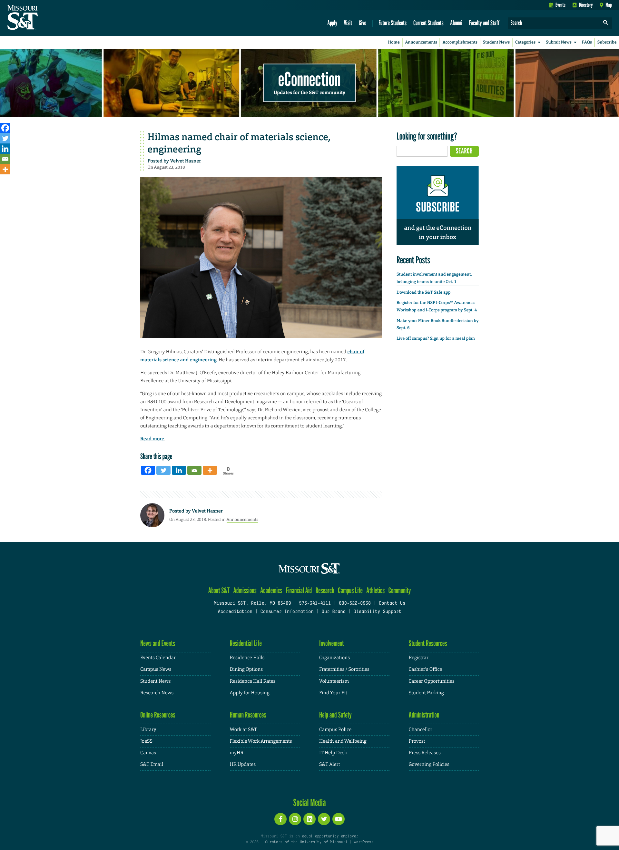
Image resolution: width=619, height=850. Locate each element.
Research (325, 590)
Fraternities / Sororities (344, 669)
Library (148, 730)
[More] (5, 169)
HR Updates (243, 764)
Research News (156, 693)
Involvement (331, 643)
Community (399, 590)
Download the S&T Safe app (424, 292)
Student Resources (428, 643)
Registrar (418, 658)
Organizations (334, 658)
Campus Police (335, 730)
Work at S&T (243, 730)
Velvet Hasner (185, 161)
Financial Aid (299, 590)
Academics (271, 590)
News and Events (157, 643)
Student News (496, 42)
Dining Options (246, 669)
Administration (424, 714)
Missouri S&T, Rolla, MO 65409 (252, 603)
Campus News (155, 669)
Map (608, 5)
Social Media (309, 802)
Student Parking (426, 693)
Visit (348, 23)
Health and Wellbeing (343, 741)
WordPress (363, 842)
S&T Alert (329, 764)
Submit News (559, 42)
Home (394, 42)
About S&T (219, 590)
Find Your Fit (333, 693)
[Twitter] (5, 138)
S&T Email (151, 764)
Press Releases (425, 753)
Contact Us (392, 603)
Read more (152, 438)
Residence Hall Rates (253, 681)
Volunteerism (334, 681)
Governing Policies (429, 764)
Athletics (375, 590)
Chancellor (420, 730)
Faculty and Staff (484, 23)
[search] (606, 23)
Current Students (428, 23)
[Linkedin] (5, 148)
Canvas (148, 753)
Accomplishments (460, 42)
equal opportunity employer (330, 836)
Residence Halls (247, 658)
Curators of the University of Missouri (306, 842)
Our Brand (333, 612)
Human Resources (248, 714)
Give (362, 23)
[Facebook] (5, 128)
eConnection (309, 79)
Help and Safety (335, 714)
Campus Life (350, 590)
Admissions (245, 590)
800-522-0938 (355, 603)
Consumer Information (286, 612)
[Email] (5, 159)
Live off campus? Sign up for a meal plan (436, 338)
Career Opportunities (432, 681)
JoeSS (146, 741)
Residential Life (246, 643)
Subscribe (607, 42)
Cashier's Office (425, 669)
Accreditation (235, 612)
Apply (332, 23)
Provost (417, 741)
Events (560, 5)
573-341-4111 (315, 603)
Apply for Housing (250, 693)
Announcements (421, 42)
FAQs (587, 42)
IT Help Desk (333, 753)
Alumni (456, 23)
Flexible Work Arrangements (261, 741)
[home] (43, 18)
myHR (237, 753)
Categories (525, 42)
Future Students (392, 23)
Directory (586, 5)
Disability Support (377, 612)
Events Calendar (158, 658)
